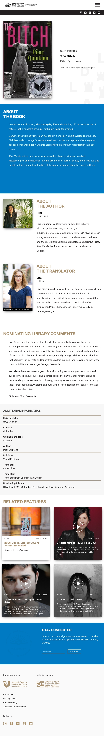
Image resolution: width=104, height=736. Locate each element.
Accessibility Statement (14, 706)
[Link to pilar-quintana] (17, 213)
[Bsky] (99, 13)
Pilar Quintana (70, 61)
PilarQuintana (42, 214)
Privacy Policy (10, 698)
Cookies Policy (10, 702)
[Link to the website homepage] (20, 5)
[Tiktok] (94, 13)
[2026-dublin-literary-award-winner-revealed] (26, 533)
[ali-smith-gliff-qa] (78, 590)
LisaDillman (41, 279)
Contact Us (8, 694)
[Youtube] (90, 13)
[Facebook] (85, 13)
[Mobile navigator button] (97, 5)
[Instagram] (81, 13)
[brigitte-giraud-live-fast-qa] (78, 533)
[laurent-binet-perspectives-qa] (26, 590)
